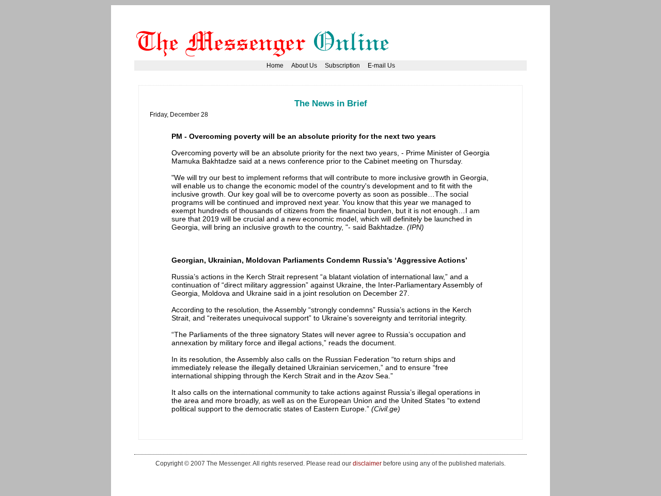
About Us (304, 65)
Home (275, 65)
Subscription (342, 65)
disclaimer (367, 463)
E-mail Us (381, 65)
